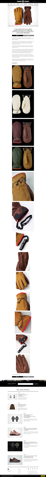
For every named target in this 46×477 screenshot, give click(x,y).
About (19, 468)
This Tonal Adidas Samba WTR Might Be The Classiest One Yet (30, 456)
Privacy (19, 472)
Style (25, 413)
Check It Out (14, 63)
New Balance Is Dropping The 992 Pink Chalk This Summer (30, 429)
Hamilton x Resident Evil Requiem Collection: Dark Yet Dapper (31, 443)
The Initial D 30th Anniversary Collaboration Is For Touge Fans (29, 416)
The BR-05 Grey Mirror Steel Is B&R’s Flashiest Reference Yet (23, 395)
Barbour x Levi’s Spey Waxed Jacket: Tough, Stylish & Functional (22, 405)
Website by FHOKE (9, 471)
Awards (19, 473)
